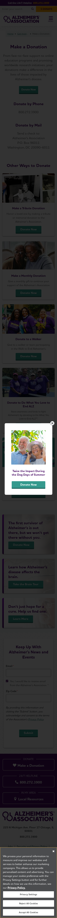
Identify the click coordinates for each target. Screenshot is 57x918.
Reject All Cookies (28, 903)
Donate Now (28, 484)
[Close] (53, 851)
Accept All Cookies (28, 912)
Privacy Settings (28, 894)
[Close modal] (52, 423)
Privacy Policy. (16, 887)
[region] (28, 882)
